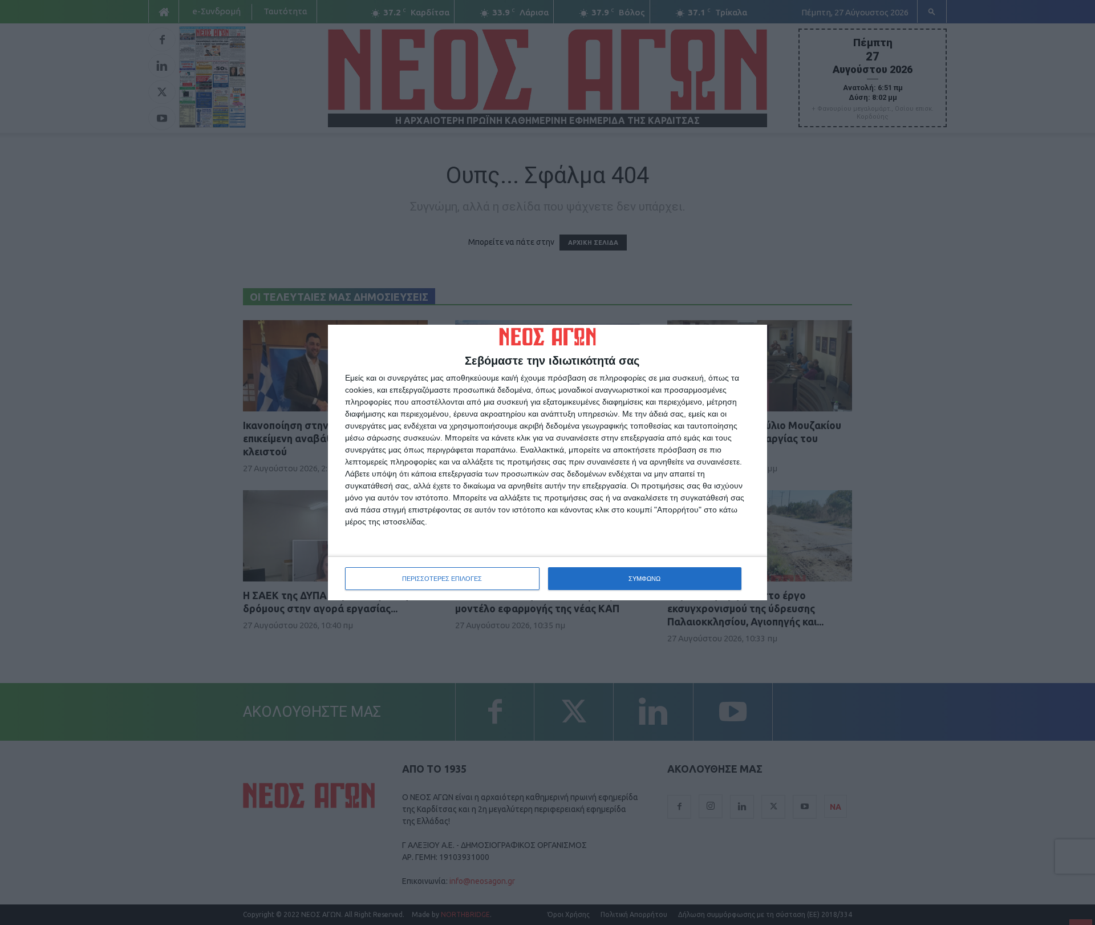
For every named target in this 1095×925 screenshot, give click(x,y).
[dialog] (547, 463)
